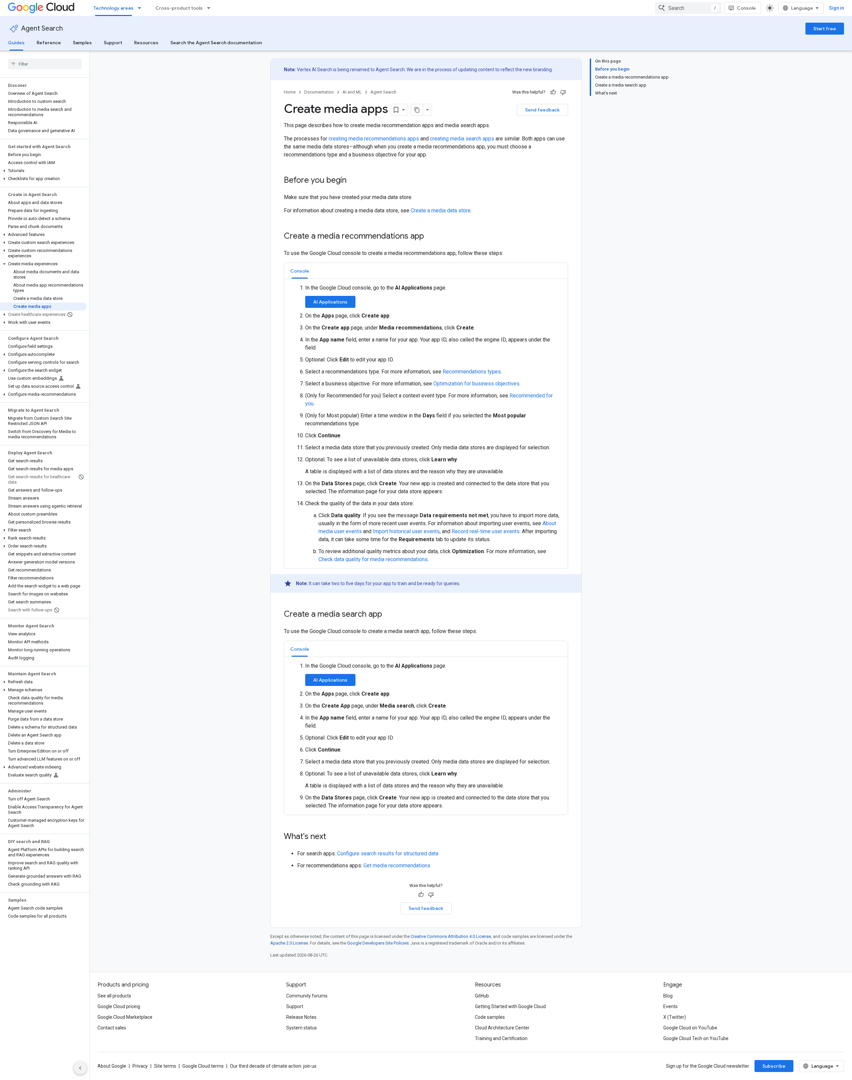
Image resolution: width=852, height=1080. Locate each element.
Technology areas (113, 8)
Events (670, 1006)
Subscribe (773, 1066)
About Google (112, 1066)
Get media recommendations (396, 865)
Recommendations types (472, 371)
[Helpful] (553, 92)
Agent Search (42, 28)
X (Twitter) (674, 1017)
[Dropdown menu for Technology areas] (141, 8)
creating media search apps (462, 138)
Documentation (319, 92)
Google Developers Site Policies (378, 943)
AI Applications (330, 302)
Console (746, 8)
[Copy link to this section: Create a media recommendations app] (430, 237)
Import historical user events (406, 531)
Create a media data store (441, 210)
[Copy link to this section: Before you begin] (353, 181)
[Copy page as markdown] (417, 109)
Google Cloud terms (203, 1066)
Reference (49, 43)
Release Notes (301, 1017)
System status (301, 1027)
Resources (146, 43)
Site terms (165, 1066)
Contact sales (112, 1027)
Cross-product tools (179, 8)
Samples (82, 43)
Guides (16, 43)
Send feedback (542, 110)
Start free (824, 29)
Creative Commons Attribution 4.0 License (451, 936)
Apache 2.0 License (289, 943)
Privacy (140, 1066)
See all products (114, 995)
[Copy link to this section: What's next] (332, 837)
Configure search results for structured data (387, 853)
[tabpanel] (426, 423)
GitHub (482, 995)
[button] (43, 171)
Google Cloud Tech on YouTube (696, 1038)
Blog (668, 995)
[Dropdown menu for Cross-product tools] (211, 8)
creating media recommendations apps (373, 138)
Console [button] (299, 271)
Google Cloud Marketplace (125, 1017)
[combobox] (688, 8)
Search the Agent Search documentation (216, 43)
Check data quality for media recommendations (373, 559)
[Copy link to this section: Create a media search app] (388, 615)
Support (113, 43)
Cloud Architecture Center (502, 1027)
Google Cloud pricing (119, 1006)
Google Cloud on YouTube (690, 1027)
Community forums (306, 995)
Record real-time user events (486, 531)
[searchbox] (45, 64)
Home (290, 92)
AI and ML (352, 92)
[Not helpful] (563, 92)
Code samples (490, 1017)
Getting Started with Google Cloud (510, 1006)
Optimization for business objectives (476, 383)
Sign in (836, 8)
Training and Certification (501, 1038)
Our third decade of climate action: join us (273, 1066)
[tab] (299, 271)
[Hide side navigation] (80, 1068)
